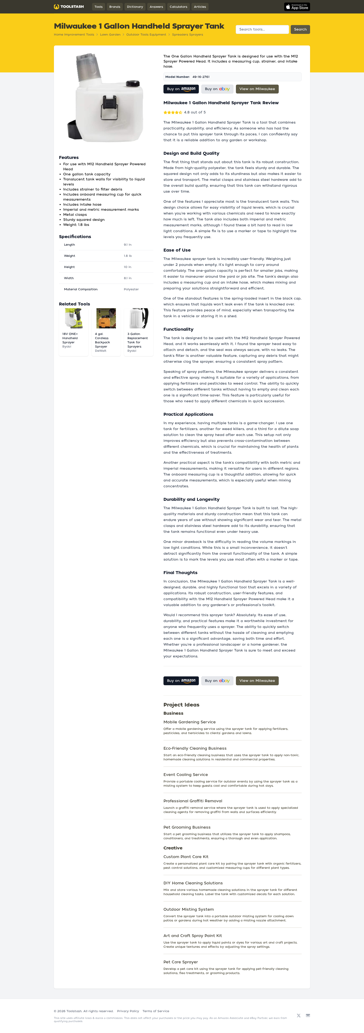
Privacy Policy (128, 1011)
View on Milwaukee (257, 89)
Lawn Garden (110, 34)
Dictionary (135, 6)
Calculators (178, 6)
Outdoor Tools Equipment (146, 34)
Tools (99, 6)
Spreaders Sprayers (187, 34)
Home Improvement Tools (74, 34)
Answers (156, 6)
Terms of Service (156, 1011)
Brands (114, 6)
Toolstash (74, 1011)
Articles (200, 6)
